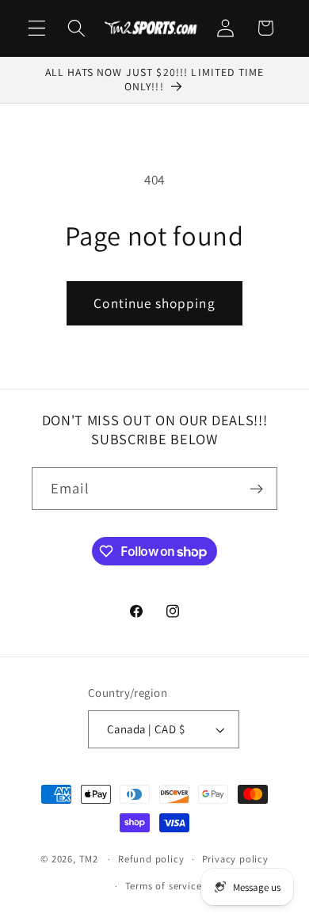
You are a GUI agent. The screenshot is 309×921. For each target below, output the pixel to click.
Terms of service (163, 885)
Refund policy (151, 859)
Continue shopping (154, 303)
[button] (37, 28)
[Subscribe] (256, 488)
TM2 (88, 859)
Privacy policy (235, 859)
